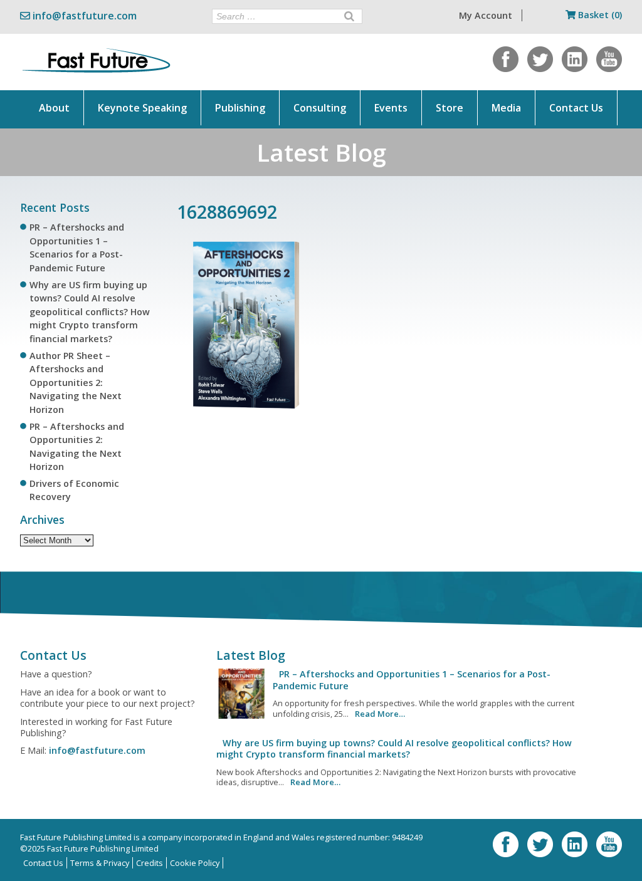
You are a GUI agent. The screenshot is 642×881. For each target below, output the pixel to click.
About (54, 108)
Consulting (319, 108)
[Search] (349, 16)
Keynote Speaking (142, 108)
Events (391, 108)
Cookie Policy (194, 862)
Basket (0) (599, 15)
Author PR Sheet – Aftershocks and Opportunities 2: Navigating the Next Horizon (75, 382)
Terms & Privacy (99, 862)
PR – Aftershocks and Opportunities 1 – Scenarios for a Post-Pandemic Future (411, 679)
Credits (149, 862)
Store (449, 108)
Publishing (240, 108)
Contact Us (576, 108)
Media (506, 108)
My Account (485, 15)
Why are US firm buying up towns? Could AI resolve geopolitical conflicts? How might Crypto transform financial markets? (89, 312)
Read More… (380, 713)
